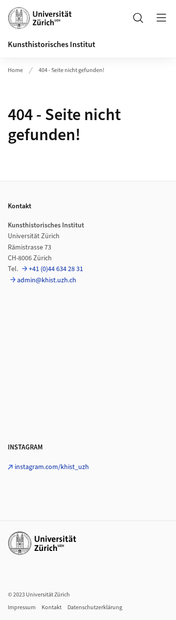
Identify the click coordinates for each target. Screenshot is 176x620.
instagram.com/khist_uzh (52, 467)
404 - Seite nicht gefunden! (71, 70)
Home (15, 70)
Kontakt (52, 607)
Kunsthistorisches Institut (51, 44)
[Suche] (138, 17)
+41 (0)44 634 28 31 (56, 269)
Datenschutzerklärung (94, 607)
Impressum (22, 607)
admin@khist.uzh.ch (46, 280)
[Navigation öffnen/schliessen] (161, 17)
